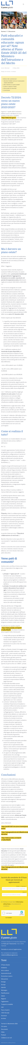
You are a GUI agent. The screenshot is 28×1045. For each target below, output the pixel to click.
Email (25, 892)
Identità (3, 987)
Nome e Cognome (21, 886)
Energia (3, 982)
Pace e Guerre (5, 1010)
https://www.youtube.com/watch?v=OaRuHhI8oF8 (11, 839)
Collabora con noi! (6, 1038)
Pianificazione (5, 993)
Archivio (3, 1018)
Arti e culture (5, 970)
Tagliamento (4, 1001)
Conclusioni (7, 90)
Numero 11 (4, 31)
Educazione (11, 31)
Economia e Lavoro (6, 976)
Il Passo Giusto (5, 965)
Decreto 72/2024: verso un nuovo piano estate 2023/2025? (14, 81)
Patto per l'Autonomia (9, 944)
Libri (2, 1007)
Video (3, 1032)
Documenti (4, 1029)
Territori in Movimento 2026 (9, 1023)
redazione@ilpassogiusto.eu (9, 955)
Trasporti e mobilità (7, 1004)
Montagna (4, 990)
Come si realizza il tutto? (10, 86)
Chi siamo (4, 1026)
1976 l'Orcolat (5, 1013)
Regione (3, 999)
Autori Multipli (5, 68)
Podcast (3, 1035)
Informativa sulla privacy (8, 1042)
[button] (26, 4)
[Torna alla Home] (7, 4)
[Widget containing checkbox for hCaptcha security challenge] (13, 913)
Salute (3, 996)
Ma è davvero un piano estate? (12, 84)
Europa (3, 984)
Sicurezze (4, 1015)
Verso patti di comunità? (10, 88)
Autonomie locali (6, 973)
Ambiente (4, 968)
